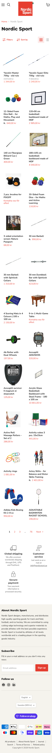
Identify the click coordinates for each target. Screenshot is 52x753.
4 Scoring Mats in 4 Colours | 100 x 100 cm (13, 316)
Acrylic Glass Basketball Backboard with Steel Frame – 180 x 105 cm (38, 394)
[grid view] (41, 40)
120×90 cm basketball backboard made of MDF (38, 115)
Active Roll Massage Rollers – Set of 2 (13, 435)
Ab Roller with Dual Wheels (11, 354)
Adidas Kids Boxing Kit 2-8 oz (13, 511)
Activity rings (10, 471)
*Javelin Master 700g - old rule (11, 74)
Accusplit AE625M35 (34, 354)
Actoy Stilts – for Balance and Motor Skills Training (38, 474)
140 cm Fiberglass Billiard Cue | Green (13, 155)
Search (10, 744)
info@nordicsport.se (38, 565)
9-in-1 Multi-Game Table (38, 315)
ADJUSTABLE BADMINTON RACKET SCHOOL (38, 512)
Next (38, 531)
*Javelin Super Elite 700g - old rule (38, 74)
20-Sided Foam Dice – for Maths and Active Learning (37, 198)
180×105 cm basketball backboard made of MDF (38, 157)
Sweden (25, 705)
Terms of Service (23, 744)
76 (31, 531)
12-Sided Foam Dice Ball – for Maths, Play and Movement (12, 115)
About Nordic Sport (26, 741)
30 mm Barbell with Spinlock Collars (11, 277)
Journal (41, 741)
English (25, 697)
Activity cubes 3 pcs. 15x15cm (37, 434)
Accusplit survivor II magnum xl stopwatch (13, 391)
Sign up (42, 667)
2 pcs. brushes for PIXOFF (12, 196)
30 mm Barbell (36, 236)
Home (4, 21)
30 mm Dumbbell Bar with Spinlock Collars (38, 277)
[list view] (47, 40)
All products (10, 741)
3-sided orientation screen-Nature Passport (13, 239)
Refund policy (39, 744)
